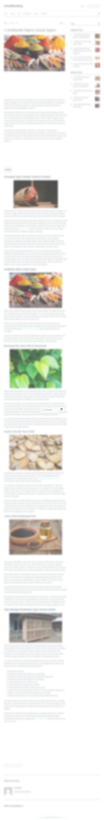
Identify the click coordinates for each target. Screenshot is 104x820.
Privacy (60, 412)
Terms (62, 412)
